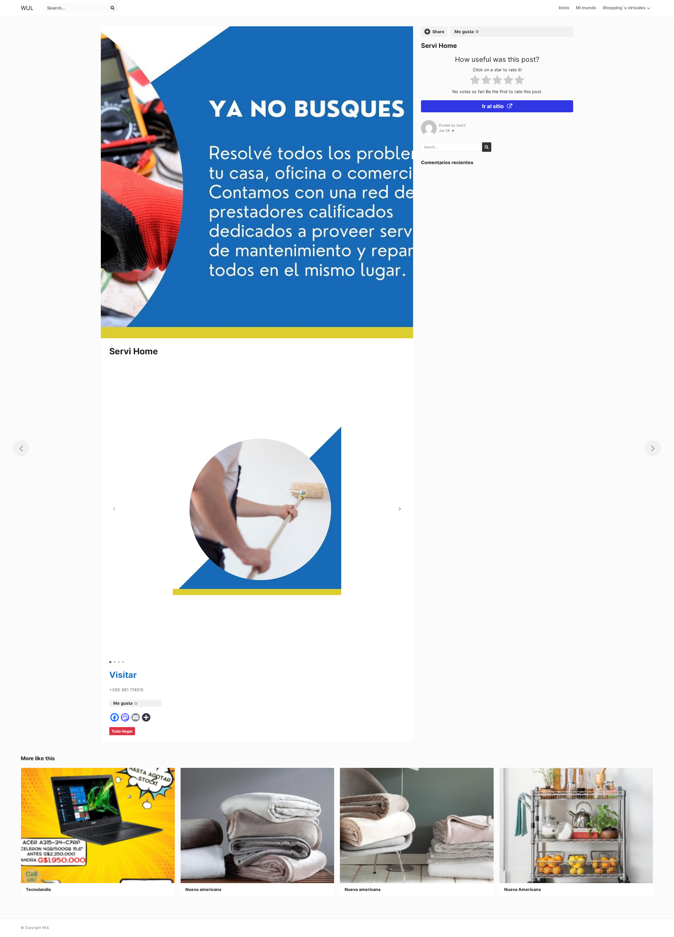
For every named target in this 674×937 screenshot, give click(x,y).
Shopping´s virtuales (624, 7)
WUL (27, 7)
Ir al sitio (493, 106)
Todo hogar (122, 731)
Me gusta (122, 703)
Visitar (123, 675)
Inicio (564, 7)
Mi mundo (586, 7)
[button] (400, 509)
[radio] (475, 81)
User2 (461, 125)
